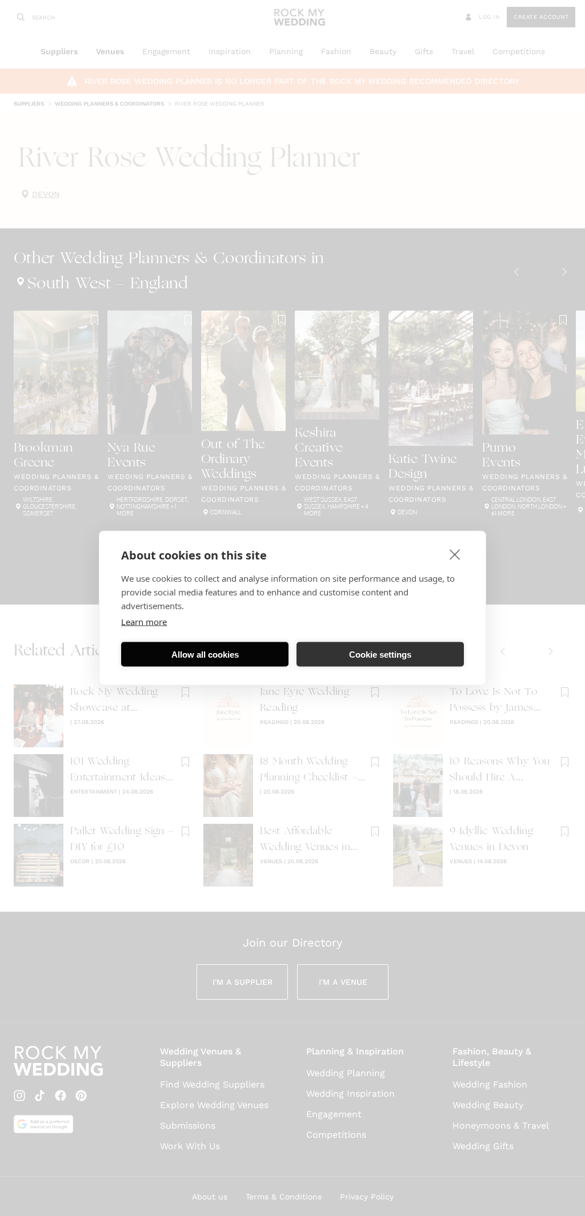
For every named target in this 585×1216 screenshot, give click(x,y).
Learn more (144, 621)
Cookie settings (380, 654)
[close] (455, 554)
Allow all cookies (205, 654)
